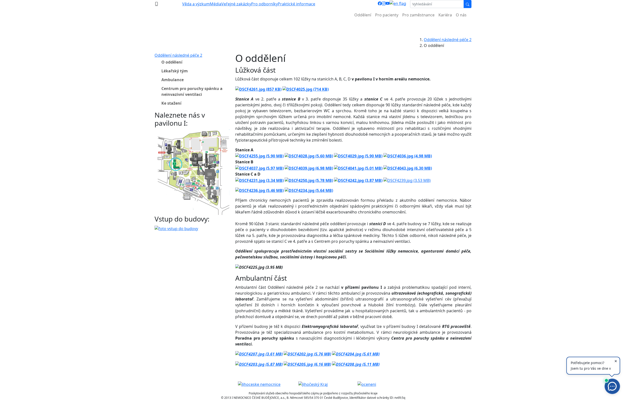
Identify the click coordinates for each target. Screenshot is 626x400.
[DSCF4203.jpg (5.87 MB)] (259, 364)
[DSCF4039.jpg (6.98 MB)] (309, 167)
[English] (398, 4)
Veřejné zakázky (236, 4)
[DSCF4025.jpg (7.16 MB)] (305, 88)
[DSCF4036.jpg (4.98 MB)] (407, 155)
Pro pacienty (386, 15)
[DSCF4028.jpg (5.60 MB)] (309, 155)
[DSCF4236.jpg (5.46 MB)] (259, 190)
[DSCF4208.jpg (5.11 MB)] (356, 364)
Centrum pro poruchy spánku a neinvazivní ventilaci (192, 91)
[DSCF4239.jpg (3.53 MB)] (407, 180)
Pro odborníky (264, 4)
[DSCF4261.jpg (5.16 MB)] (258, 88)
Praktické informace (296, 4)
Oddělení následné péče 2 (447, 39)
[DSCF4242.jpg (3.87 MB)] (358, 180)
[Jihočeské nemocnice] (259, 384)
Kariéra (445, 15)
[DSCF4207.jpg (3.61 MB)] (259, 353)
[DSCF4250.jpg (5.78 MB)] (309, 180)
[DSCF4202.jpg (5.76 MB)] (307, 353)
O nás (461, 15)
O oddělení (171, 62)
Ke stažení (171, 103)
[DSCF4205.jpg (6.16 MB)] (307, 364)
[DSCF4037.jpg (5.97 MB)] (259, 167)
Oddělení (362, 15)
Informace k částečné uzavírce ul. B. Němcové (313, 27)
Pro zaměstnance (418, 15)
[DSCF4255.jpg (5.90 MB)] (259, 155)
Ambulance (172, 79)
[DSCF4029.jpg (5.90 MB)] (358, 155)
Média (215, 4)
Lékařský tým (174, 71)
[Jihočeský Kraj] (313, 384)
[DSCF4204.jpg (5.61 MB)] (356, 353)
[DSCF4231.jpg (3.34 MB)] (259, 180)
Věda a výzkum (196, 4)
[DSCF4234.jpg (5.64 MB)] (309, 190)
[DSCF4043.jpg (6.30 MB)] (407, 167)
